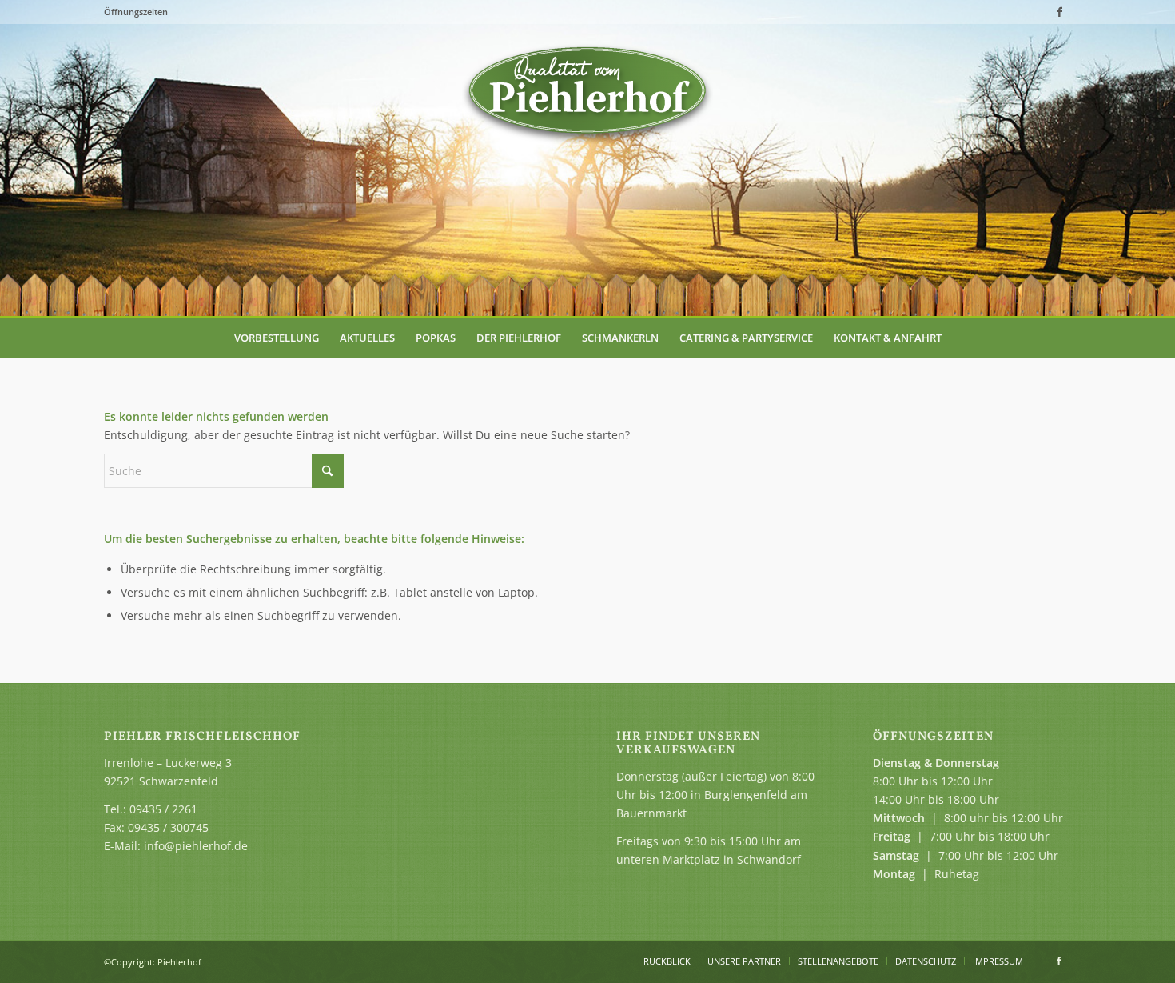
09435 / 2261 (163, 809)
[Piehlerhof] (587, 92)
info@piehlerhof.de (196, 845)
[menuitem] (276, 338)
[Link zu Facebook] (1059, 12)
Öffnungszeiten (136, 12)
